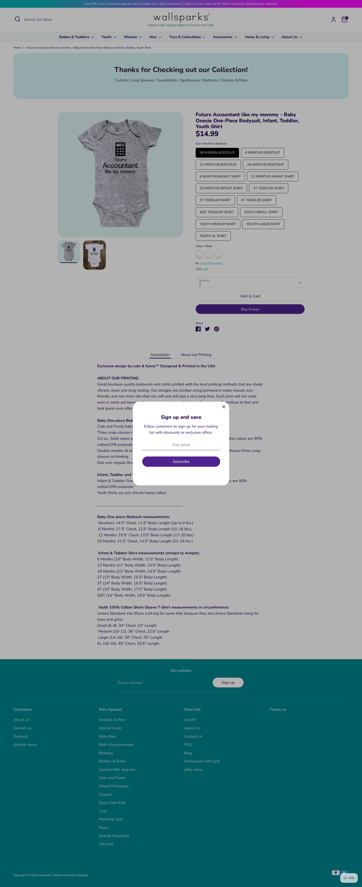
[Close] (223, 407)
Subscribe (181, 461)
